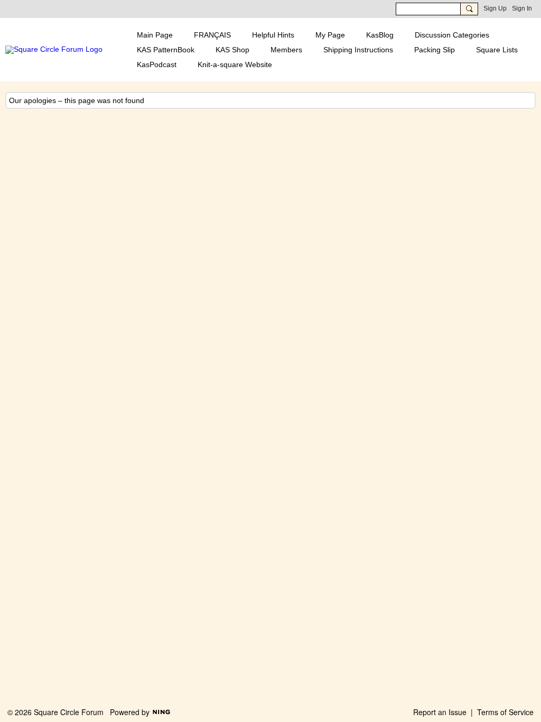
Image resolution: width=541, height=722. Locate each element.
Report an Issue (440, 712)
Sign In (522, 8)
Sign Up (495, 8)
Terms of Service (505, 712)
